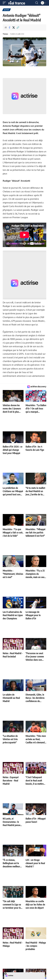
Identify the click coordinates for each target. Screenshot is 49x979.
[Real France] (18, 3)
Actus (6, 10)
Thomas (5, 34)
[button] (5, 3)
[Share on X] (14, 27)
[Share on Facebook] (9, 27)
